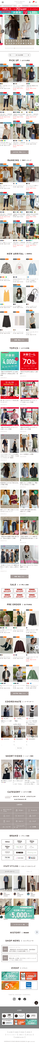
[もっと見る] (19, 924)
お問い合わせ (29, 1034)
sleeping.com (8, 5)
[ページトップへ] (36, 1003)
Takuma (33, 894)
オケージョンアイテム (7, 810)
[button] (3, 31)
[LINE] (19, 999)
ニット (8, 815)
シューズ (8, 826)
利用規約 (22, 1032)
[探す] (36, 2)
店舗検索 (17, 1032)
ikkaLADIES (33, 5)
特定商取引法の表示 (19, 1037)
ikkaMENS (25, 5)
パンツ (8, 821)
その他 (34, 826)
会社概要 (11, 1032)
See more (19, 748)
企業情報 (28, 1032)
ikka (5, 893)
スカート (21, 821)
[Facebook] (24, 999)
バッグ (34, 821)
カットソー (21, 815)
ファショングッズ (21, 826)
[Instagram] (14, 999)
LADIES (19, 805)
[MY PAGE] (29, 2)
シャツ (34, 815)
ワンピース (34, 810)
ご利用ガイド (21, 1034)
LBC (15, 5)
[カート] (33, 2)
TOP (19, 5)
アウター (21, 810)
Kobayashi (7, 894)
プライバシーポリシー (12, 1034)
